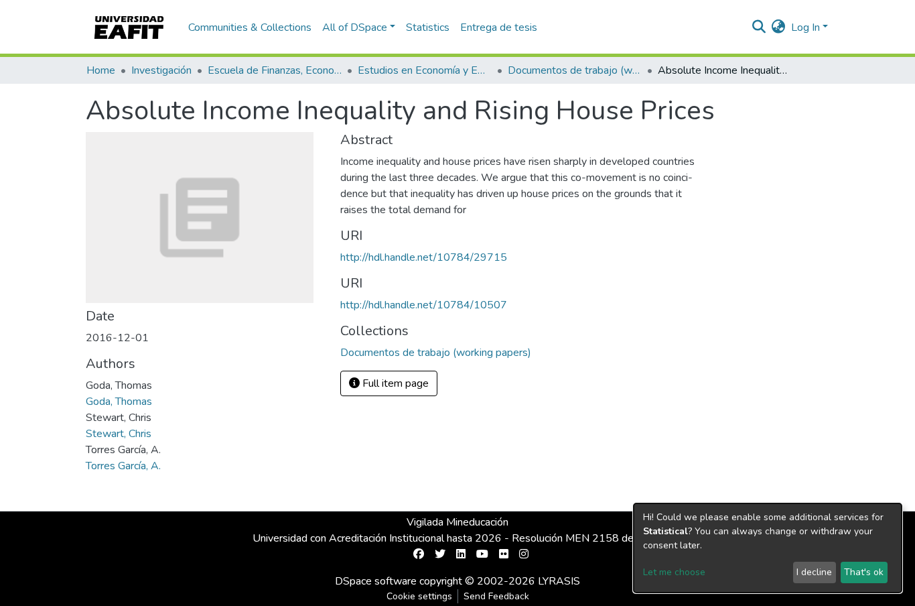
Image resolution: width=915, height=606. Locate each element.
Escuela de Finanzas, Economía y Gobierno (275, 70)
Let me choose (674, 572)
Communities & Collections (249, 27)
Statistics (427, 27)
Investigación (161, 70)
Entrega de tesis (498, 27)
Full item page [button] (394, 383)
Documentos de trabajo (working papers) (575, 70)
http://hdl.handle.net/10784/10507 (423, 305)
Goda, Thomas (119, 401)
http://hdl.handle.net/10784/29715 (423, 257)
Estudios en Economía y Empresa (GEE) (425, 70)
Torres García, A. (123, 466)
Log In (805, 27)
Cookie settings (419, 596)
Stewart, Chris (118, 433)
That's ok (864, 572)
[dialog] (768, 548)
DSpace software (376, 581)
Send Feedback (496, 596)
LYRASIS (559, 581)
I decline (814, 572)
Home (100, 70)
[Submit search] (759, 27)
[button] (778, 27)
